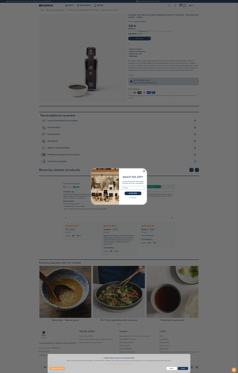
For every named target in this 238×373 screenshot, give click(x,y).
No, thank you (133, 197)
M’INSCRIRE (133, 193)
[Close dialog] (144, 171)
